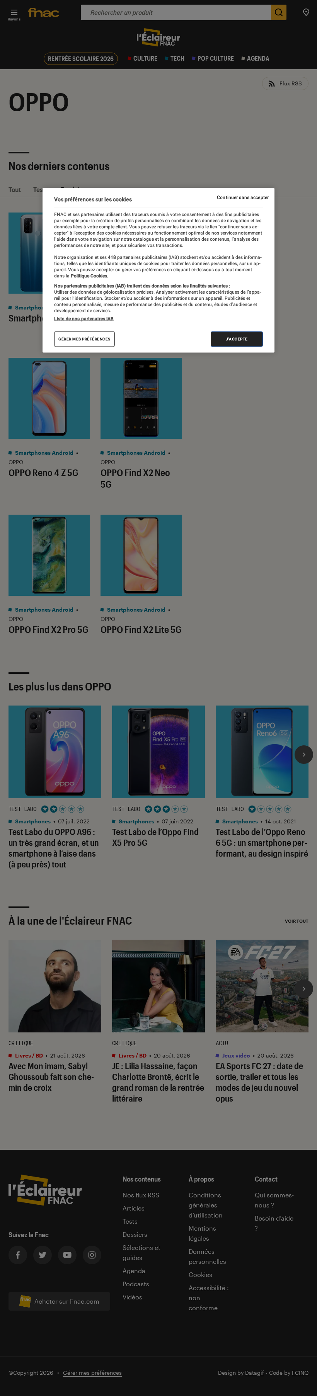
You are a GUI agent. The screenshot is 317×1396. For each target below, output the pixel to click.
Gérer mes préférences (84, 339)
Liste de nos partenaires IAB (84, 318)
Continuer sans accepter (243, 197)
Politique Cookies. (89, 275)
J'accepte (237, 339)
